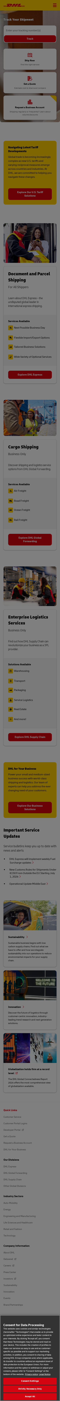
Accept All (30, 1396)
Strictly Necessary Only (30, 1389)
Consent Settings (30, 1381)
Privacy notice (31, 1374)
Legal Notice (44, 1374)
